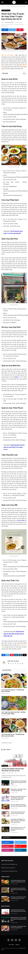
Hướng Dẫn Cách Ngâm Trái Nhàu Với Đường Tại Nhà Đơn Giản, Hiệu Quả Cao (18, 821)
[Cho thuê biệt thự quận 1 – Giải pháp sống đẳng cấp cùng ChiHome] (5, 829)
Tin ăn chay (4, 765)
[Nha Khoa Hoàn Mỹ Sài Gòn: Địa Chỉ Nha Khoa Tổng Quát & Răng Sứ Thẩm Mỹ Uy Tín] (5, 798)
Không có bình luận (19, 24)
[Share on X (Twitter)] (12, 29)
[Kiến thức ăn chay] (14, 2)
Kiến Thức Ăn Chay (10, 22)
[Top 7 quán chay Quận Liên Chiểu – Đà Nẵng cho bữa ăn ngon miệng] (14, 703)
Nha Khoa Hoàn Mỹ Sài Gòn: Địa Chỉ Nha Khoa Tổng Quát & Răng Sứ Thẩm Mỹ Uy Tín (18, 798)
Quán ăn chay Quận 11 (8, 55)
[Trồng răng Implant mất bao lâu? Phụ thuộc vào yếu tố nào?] (14, 759)
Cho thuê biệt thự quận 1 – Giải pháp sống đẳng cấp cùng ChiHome (18, 829)
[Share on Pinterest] (19, 29)
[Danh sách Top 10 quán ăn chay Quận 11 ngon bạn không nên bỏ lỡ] (14, 41)
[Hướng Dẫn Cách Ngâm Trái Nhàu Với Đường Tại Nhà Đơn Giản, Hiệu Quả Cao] (5, 821)
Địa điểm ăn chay (6, 10)
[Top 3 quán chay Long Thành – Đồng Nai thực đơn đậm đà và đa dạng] (5, 890)
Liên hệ (17, 944)
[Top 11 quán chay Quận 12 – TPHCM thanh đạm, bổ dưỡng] (14, 681)
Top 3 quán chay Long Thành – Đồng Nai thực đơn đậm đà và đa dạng (18, 890)
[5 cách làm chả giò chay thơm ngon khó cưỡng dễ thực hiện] (5, 882)
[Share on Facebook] (5, 29)
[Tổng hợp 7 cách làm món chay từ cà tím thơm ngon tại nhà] (5, 899)
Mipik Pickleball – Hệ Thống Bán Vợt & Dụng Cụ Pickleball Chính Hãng (18, 782)
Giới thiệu (11, 944)
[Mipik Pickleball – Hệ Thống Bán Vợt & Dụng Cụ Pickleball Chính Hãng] (5, 783)
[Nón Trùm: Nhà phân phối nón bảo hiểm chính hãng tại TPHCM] (5, 806)
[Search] (26, 2)
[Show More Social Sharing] (25, 29)
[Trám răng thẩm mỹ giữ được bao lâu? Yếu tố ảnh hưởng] (5, 814)
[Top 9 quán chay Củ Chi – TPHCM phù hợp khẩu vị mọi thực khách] (14, 725)
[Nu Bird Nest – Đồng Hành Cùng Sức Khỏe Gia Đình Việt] (5, 791)
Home (2, 6)
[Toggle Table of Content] (23, 73)
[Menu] (2, 2)
